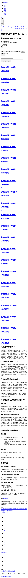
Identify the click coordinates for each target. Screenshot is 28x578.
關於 (5, 14)
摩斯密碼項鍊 (11, 571)
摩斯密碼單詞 (9, 510)
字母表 (5, 5)
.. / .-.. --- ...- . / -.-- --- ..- (11, 59)
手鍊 (5, 11)
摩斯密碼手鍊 (4, 571)
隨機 (23, 51)
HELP (12, 51)
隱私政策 (3, 576)
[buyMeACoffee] (1, 17)
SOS (2, 51)
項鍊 (5, 13)
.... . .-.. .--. (19, 59)
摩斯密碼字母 (4, 512)
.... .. (9, 61)
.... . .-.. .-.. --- (4, 61)
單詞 (5, 10)
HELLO (16, 51)
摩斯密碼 (3, 53)
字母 (5, 7)
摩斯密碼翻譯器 (19, 509)
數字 (5, 8)
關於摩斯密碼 (4, 509)
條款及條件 (8, 576)
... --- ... (2, 59)
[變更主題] (2, 19)
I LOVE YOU (7, 51)
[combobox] (2, 21)
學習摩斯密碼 (11, 509)
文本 (2, 45)
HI (19, 51)
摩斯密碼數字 (4, 552)
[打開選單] (2, 23)
